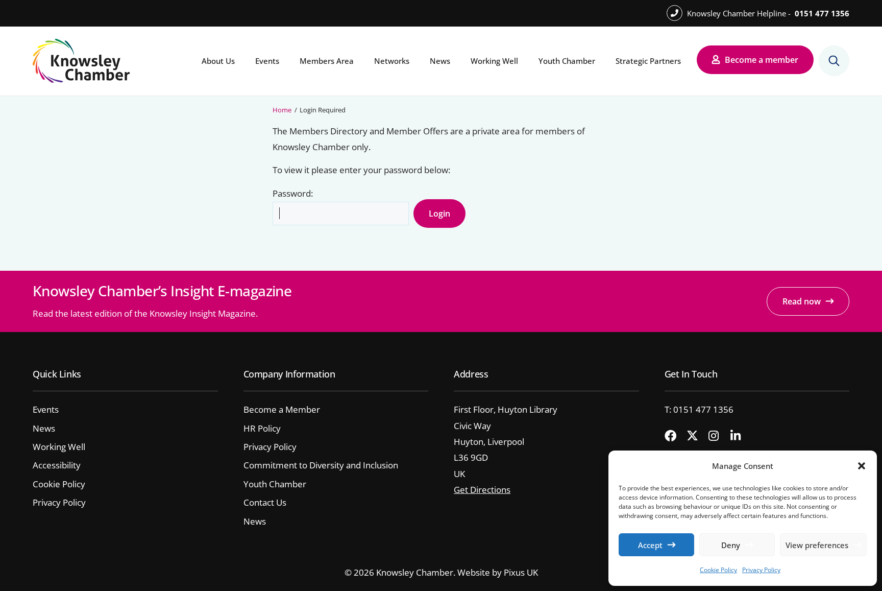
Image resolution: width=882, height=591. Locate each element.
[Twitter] (696, 436)
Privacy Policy (761, 569)
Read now (801, 301)
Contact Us (264, 502)
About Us (218, 61)
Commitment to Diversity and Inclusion (320, 465)
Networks (391, 61)
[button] (861, 466)
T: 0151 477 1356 (699, 409)
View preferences (817, 545)
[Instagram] (718, 436)
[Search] (834, 60)
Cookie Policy (718, 569)
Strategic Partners (648, 61)
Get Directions (482, 489)
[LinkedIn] (740, 436)
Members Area (327, 61)
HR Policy (262, 428)
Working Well (494, 61)
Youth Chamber (566, 61)
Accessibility (57, 465)
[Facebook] (674, 436)
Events (267, 61)
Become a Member (281, 409)
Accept (650, 545)
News (440, 61)
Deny (730, 545)
